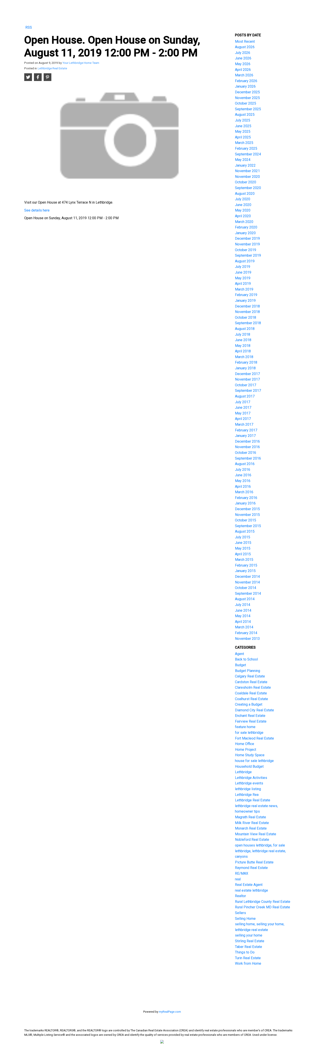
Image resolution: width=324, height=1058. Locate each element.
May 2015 (242, 548)
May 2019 (242, 278)
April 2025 (243, 137)
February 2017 (246, 430)
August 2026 (245, 47)
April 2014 (243, 622)
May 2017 (242, 413)
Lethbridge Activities (251, 778)
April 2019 (243, 284)
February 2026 (246, 81)
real (238, 879)
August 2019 (245, 261)
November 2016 (247, 447)
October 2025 (245, 103)
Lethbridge (243, 772)
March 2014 (244, 627)
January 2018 (245, 368)
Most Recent (245, 41)
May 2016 (242, 481)
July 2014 (242, 605)
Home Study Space (249, 755)
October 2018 (245, 317)
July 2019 (242, 267)
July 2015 (242, 537)
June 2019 (243, 272)
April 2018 (243, 351)
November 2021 (247, 171)
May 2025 (242, 131)
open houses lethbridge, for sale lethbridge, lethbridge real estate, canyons (260, 851)
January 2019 (245, 300)
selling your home (248, 935)
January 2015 (245, 571)
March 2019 (244, 289)
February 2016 (246, 498)
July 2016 (242, 469)
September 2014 (248, 593)
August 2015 (245, 531)
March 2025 (244, 143)
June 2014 (243, 610)
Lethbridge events (249, 783)
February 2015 (246, 565)
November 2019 (247, 244)
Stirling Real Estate (249, 941)
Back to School (246, 659)
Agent (239, 654)
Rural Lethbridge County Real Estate (262, 902)
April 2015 (243, 554)
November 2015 (247, 515)
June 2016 (243, 475)
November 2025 (247, 98)
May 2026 (242, 64)
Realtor (240, 896)
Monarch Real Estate (251, 828)
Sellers (240, 913)
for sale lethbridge (249, 732)
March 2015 (244, 560)
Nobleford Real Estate (252, 839)
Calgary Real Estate (250, 676)
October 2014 (245, 588)
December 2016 (247, 441)
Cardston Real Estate (251, 682)
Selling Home (245, 918)
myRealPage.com (170, 1011)
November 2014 (247, 582)
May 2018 (242, 346)
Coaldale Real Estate (251, 693)
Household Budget (249, 766)
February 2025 (246, 148)
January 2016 (245, 503)
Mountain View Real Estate (255, 834)
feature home (245, 727)
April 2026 (243, 70)
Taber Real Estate (248, 947)
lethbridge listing (248, 789)
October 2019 (245, 250)
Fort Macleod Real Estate (254, 738)
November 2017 (247, 379)
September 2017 (248, 390)
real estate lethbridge (251, 890)
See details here (37, 210)
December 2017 (247, 374)
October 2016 (245, 453)
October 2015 (245, 520)
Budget (240, 665)
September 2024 (248, 154)
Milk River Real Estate (252, 823)
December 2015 (247, 509)
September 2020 (248, 188)
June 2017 (243, 407)
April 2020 (243, 216)
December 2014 (247, 576)
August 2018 (245, 329)
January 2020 (245, 233)
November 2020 (247, 177)
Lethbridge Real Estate (52, 68)
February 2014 (246, 633)
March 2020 (244, 222)
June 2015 (243, 543)
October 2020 (245, 182)
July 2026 (242, 53)
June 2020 (243, 205)
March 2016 (244, 492)
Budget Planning (247, 671)
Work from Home (248, 963)
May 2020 (242, 210)
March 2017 (244, 424)
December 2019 (247, 238)
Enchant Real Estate (250, 716)
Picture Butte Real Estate (254, 862)
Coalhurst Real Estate (251, 699)
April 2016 (243, 486)
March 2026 (244, 75)
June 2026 (243, 58)
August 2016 (245, 464)
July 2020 (242, 199)
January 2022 (245, 165)
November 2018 (247, 312)
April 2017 (243, 419)
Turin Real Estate (248, 958)
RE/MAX (241, 873)
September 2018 (248, 323)
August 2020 (245, 193)
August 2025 (245, 114)
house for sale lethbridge (254, 761)
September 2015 (248, 526)
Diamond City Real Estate (254, 710)
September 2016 (248, 458)
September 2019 (248, 255)
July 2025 (242, 120)
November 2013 (247, 639)
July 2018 (242, 334)
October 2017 (245, 385)
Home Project (245, 749)
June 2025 (243, 126)
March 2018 (244, 357)
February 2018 (246, 362)
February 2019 (246, 295)
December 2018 (247, 306)
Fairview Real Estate (250, 721)
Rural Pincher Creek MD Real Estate (262, 907)
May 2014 (242, 616)
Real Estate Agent (249, 885)
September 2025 (248, 109)
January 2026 (245, 86)
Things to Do (245, 952)
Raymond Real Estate (251, 868)
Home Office (244, 744)
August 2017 (245, 396)
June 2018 (243, 340)
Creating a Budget (248, 704)
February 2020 (246, 227)
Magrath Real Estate (250, 817)
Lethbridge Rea (247, 795)
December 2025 (247, 92)
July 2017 (242, 402)
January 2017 (245, 436)
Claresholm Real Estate (253, 687)
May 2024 (242, 160)
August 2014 (245, 599)
